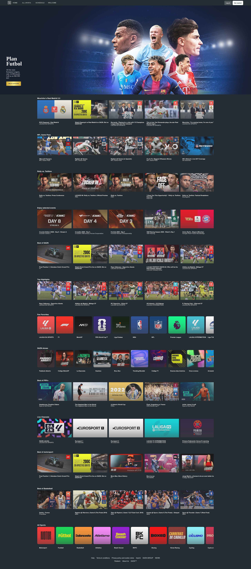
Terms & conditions (103, 558)
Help (93, 558)
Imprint (138, 558)
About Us (125, 561)
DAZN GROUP (148, 558)
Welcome (52, 3)
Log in (228, 3)
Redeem (117, 561)
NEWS (157, 558)
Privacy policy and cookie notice (123, 558)
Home (15, 3)
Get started (238, 3)
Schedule (40, 3)
